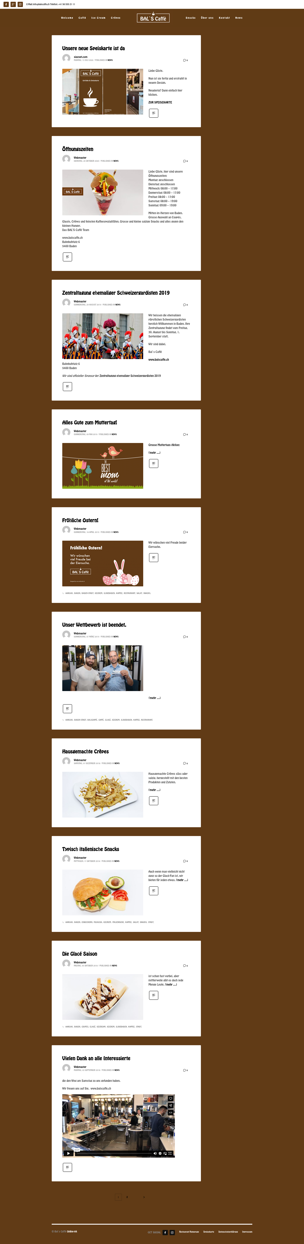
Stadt (150, 922)
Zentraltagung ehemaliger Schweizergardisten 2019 (116, 293)
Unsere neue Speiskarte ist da (93, 48)
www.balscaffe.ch (158, 359)
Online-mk (72, 1231)
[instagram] (20, 4)
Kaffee (119, 593)
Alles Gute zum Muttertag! (89, 422)
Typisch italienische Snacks (90, 849)
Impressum (247, 1232)
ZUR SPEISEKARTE (160, 102)
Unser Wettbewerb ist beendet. (94, 625)
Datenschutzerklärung (228, 1232)
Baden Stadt (87, 593)
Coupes (85, 1027)
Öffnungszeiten (77, 149)
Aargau (69, 593)
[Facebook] (165, 1232)
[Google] (13, 4)
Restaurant (129, 593)
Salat (139, 593)
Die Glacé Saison (79, 954)
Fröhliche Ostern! (80, 520)
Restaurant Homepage (189, 1232)
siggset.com (80, 57)
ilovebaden (109, 593)
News (110, 60)
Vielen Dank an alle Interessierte (96, 1058)
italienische (118, 922)
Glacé (108, 720)
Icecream (101, 1027)
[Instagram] (172, 1232)
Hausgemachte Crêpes (85, 751)
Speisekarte (208, 1232)
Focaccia (98, 922)
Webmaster (80, 158)
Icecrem (98, 593)
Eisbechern (87, 922)
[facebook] (6, 4)
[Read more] (153, 117)
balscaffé (92, 720)
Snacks (146, 593)
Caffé (101, 720)
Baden (77, 593)
